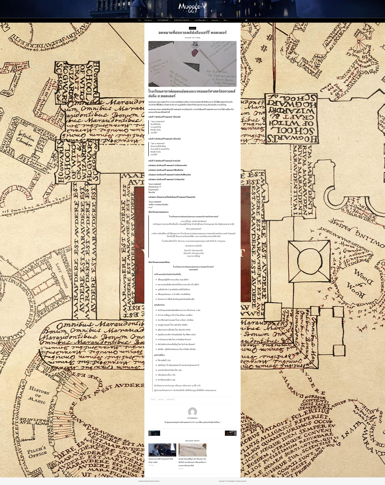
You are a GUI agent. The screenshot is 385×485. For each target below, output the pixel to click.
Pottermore (163, 20)
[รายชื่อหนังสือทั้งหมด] (232, 433)
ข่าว (139, 20)
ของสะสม (215, 20)
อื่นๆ (225, 20)
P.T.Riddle (197, 37)
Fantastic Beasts (181, 20)
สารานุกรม (148, 20)
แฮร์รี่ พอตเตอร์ (170, 399)
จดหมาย (192, 28)
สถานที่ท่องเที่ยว (200, 20)
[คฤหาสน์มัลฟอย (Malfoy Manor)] (152, 433)
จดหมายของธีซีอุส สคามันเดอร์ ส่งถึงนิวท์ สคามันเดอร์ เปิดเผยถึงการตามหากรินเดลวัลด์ (192, 462)
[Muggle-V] (192, 8)
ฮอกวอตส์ (160, 399)
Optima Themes (154, 481)
